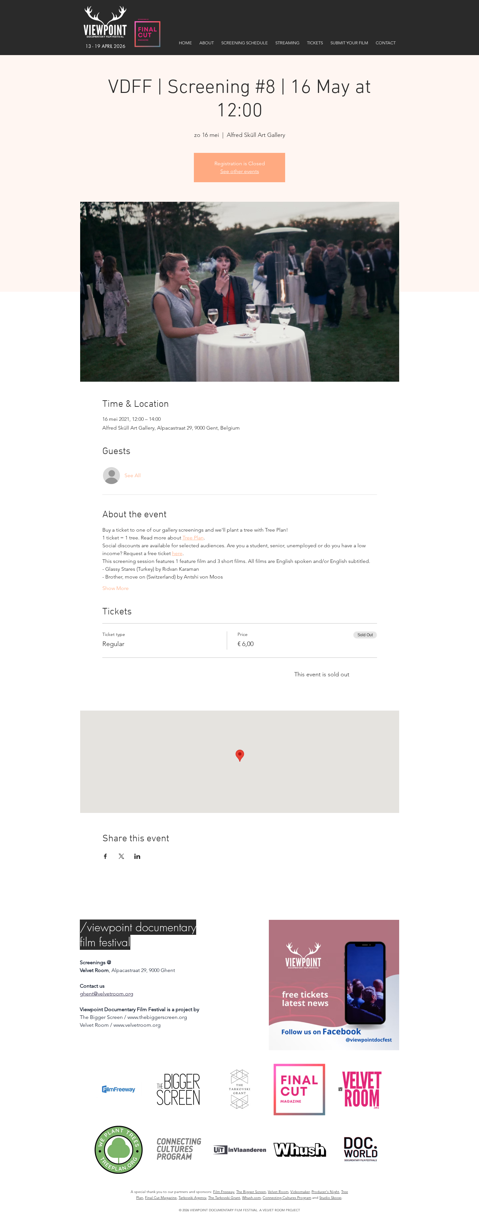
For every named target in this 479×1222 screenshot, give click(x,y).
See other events (239, 171)
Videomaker (300, 1191)
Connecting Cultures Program (287, 1197)
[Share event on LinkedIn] (137, 856)
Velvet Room (278, 1191)
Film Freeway (223, 1191)
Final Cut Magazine (161, 1197)
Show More (115, 588)
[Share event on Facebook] (105, 856)
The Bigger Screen (251, 1191)
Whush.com (251, 1197)
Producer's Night (325, 1191)
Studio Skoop (330, 1197)
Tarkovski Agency (192, 1197)
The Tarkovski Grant (224, 1197)
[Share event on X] (121, 856)
